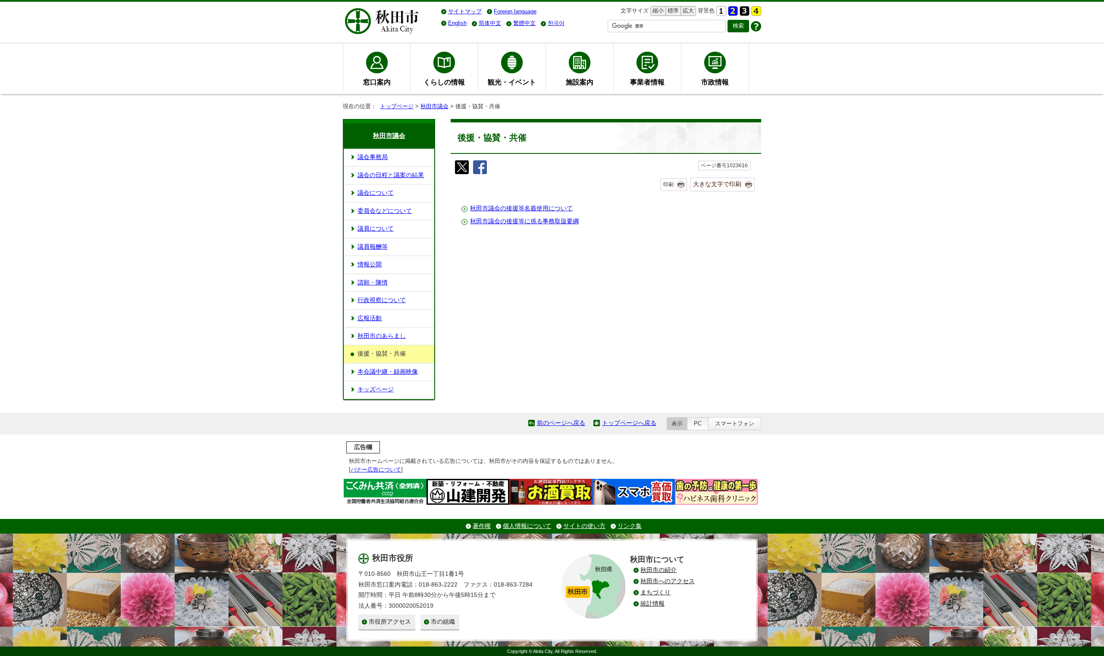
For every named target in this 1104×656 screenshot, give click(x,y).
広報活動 (370, 318)
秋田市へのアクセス (667, 581)
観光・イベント (512, 82)
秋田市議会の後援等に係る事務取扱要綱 (524, 221)
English (457, 23)
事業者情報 (647, 82)
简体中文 (490, 23)
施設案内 (579, 82)
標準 (672, 10)
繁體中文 (524, 23)
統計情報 (652, 603)
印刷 (668, 184)
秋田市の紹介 (658, 570)
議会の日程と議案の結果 (391, 175)
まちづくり (655, 592)
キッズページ (376, 389)
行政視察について (382, 300)
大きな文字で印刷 (717, 184)
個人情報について (527, 526)
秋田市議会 (434, 106)
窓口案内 (377, 82)
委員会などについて (385, 211)
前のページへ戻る (561, 423)
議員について (376, 228)
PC (698, 423)
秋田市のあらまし (382, 336)
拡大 (687, 10)
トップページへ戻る (629, 423)
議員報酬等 (373, 247)
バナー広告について (376, 469)
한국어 (556, 23)
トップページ (397, 106)
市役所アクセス (390, 622)
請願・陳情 (373, 282)
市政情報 (715, 82)
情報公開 (370, 264)
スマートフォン (734, 423)
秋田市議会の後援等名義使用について (521, 208)
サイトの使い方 (584, 526)
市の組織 (443, 622)
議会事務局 (373, 157)
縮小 (657, 10)
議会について (376, 193)
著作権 (482, 526)
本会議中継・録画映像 (388, 372)
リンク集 (630, 526)
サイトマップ (465, 11)
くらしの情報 (444, 82)
